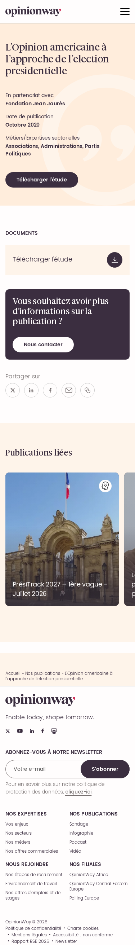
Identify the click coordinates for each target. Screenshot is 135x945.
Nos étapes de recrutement (33, 875)
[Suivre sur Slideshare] (54, 731)
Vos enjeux (16, 824)
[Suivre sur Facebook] (42, 731)
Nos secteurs (18, 833)
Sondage (79, 824)
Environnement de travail (31, 884)
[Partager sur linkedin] (31, 390)
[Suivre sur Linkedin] (32, 731)
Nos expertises (26, 814)
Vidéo (75, 851)
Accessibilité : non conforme (83, 935)
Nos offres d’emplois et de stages (32, 895)
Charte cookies (83, 929)
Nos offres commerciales (31, 851)
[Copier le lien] (87, 390)
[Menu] (125, 11)
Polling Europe (84, 898)
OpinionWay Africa (88, 875)
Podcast (78, 842)
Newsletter (66, 942)
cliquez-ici (78, 791)
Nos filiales (85, 864)
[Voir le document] (67, 260)
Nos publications (42, 673)
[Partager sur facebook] (50, 390)
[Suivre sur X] (7, 731)
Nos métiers (17, 842)
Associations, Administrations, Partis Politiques (52, 150)
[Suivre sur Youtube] (20, 731)
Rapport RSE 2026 (30, 942)
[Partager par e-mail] (69, 390)
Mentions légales (29, 935)
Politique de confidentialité (33, 929)
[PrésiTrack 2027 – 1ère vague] (62, 539)
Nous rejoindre (27, 864)
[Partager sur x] (12, 390)
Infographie (81, 833)
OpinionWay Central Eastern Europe (98, 886)
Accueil (13, 673)
